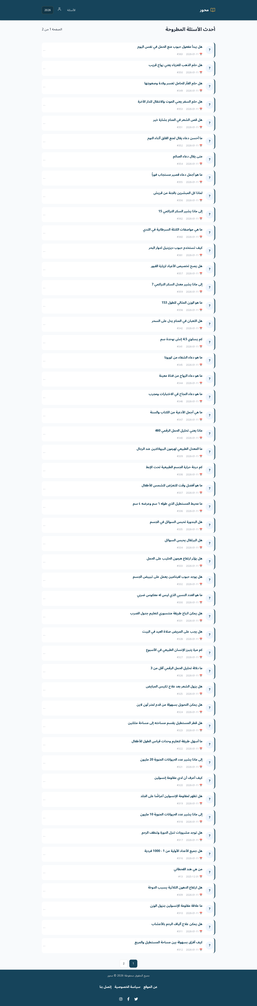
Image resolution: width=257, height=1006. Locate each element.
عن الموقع (150, 987)
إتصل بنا (105, 987)
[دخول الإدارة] (59, 10)
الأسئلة (71, 10)
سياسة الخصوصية (127, 987)
